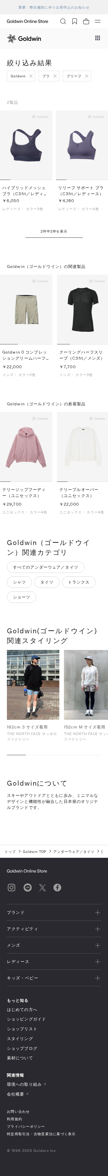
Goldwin (18, 76)
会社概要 (15, 1094)
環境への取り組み (24, 1084)
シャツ (19, 582)
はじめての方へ (22, 1009)
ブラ (46, 76)
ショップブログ (22, 1048)
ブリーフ (74, 76)
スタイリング (20, 1038)
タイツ (46, 582)
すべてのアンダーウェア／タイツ (45, 567)
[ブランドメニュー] (97, 38)
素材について (20, 1057)
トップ (10, 851)
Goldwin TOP (35, 851)
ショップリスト (22, 1028)
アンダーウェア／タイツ (73, 851)
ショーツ (21, 597)
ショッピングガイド (26, 1019)
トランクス (79, 582)
